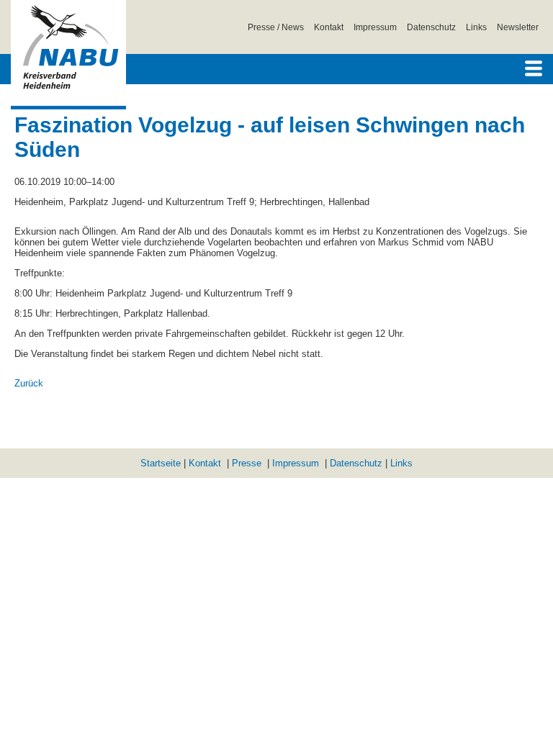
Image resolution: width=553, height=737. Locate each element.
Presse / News (276, 27)
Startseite (160, 463)
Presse (246, 463)
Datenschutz (431, 27)
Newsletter (518, 27)
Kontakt (328, 27)
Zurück (28, 383)
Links (476, 27)
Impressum (375, 27)
